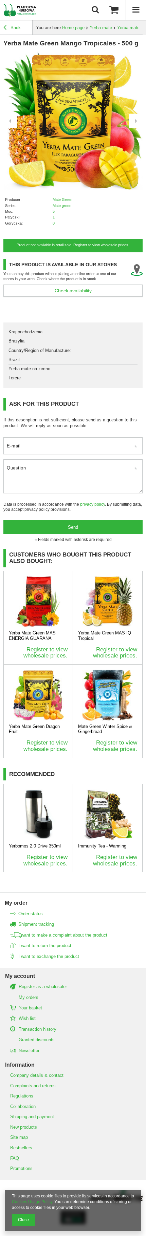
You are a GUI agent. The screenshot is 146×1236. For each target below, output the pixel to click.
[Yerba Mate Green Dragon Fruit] (38, 695)
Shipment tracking (36, 924)
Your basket (30, 1007)
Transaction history (37, 1029)
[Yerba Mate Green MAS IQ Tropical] (107, 601)
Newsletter (29, 1050)
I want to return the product (44, 945)
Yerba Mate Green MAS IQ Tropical (104, 635)
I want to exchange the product (48, 956)
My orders (28, 997)
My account (20, 976)
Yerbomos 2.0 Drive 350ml (35, 846)
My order (16, 903)
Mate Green (62, 199)
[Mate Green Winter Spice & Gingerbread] (107, 695)
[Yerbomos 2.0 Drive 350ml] (38, 814)
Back (15, 27)
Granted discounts (37, 1039)
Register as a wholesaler (43, 986)
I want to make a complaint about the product (62, 935)
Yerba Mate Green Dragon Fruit (34, 729)
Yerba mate (101, 27)
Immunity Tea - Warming (102, 846)
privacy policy (92, 504)
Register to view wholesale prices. (45, 652)
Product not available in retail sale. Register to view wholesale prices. (73, 245)
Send (73, 527)
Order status (30, 913)
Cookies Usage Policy (32, 1201)
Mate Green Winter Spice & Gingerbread (105, 729)
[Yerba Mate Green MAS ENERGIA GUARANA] (38, 601)
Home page (73, 27)
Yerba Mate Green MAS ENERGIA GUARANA (32, 635)
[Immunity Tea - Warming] (107, 814)
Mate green (62, 206)
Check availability (73, 290)
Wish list (27, 1018)
